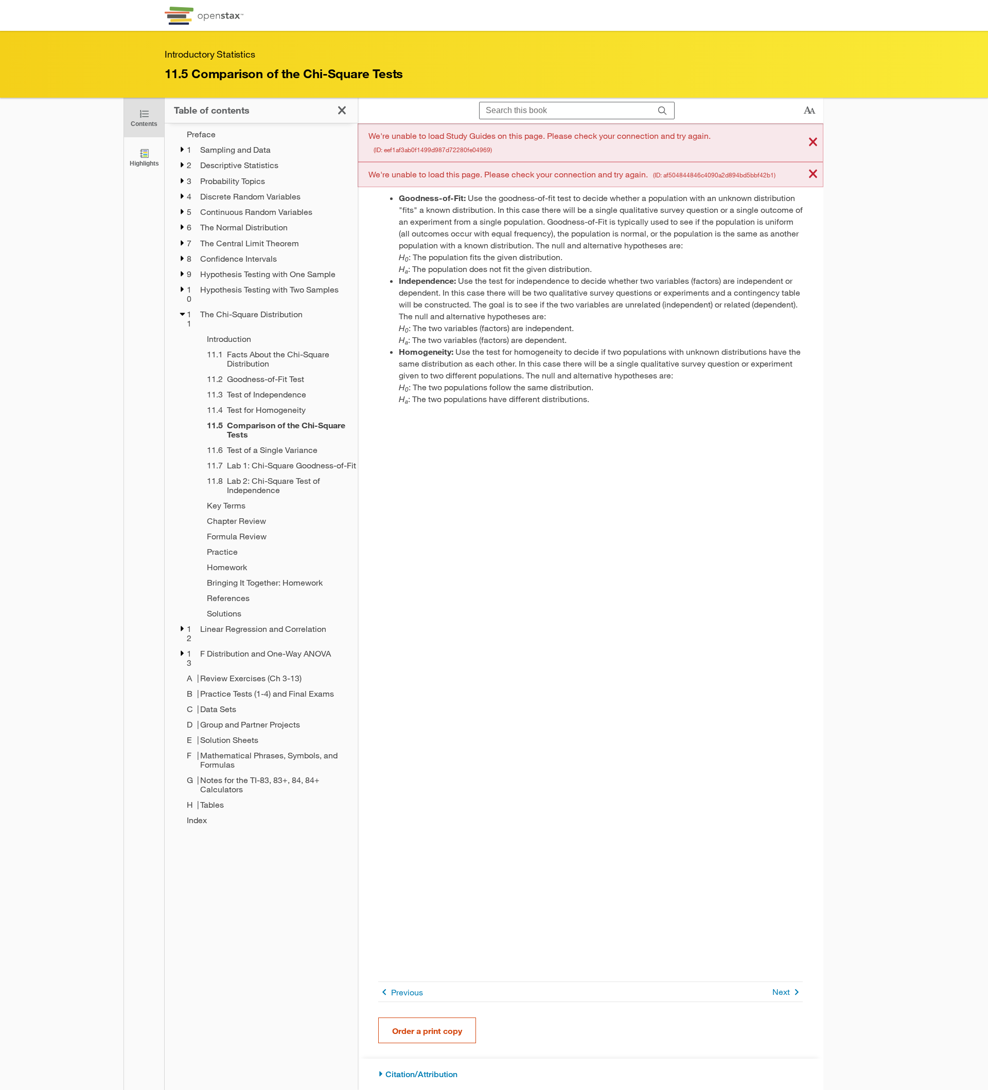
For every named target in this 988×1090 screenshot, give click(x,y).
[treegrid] (261, 477)
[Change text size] (809, 110)
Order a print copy (427, 1031)
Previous (407, 992)
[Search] (662, 110)
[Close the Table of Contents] (342, 110)
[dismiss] (813, 142)
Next (781, 991)
